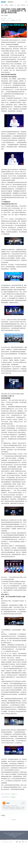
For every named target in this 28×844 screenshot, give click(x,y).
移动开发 (23, 5)
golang (18, 5)
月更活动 (6, 5)
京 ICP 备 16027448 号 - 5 (14, 835)
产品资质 (14, 836)
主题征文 (11, 5)
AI (15, 5)
